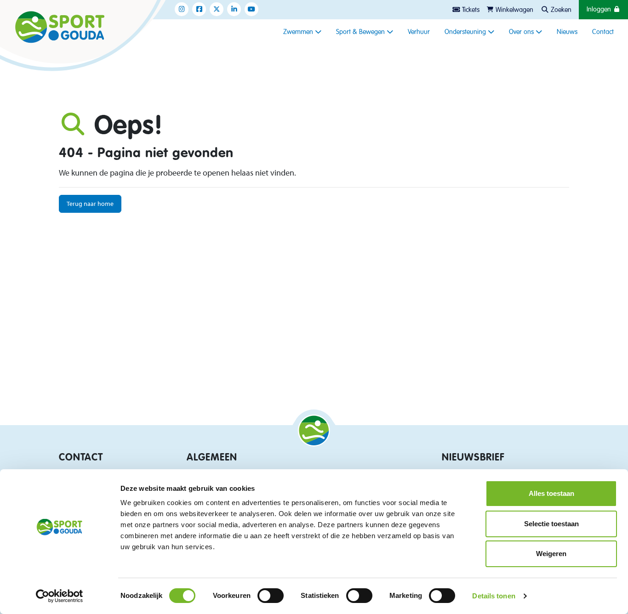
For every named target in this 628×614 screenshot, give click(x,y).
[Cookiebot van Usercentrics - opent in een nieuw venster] (59, 596)
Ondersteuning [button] (466, 32)
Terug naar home (90, 203)
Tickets (470, 10)
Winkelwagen (513, 10)
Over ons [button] (522, 32)
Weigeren (551, 553)
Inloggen (600, 9)
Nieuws (567, 32)
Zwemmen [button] (299, 32)
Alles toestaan (551, 493)
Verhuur (419, 32)
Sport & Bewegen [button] (361, 32)
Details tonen (493, 596)
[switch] (270, 595)
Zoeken (560, 10)
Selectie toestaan (551, 524)
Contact (603, 32)
